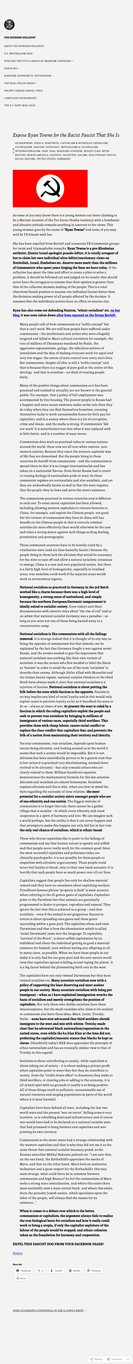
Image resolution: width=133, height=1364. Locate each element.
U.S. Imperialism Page (18, 53)
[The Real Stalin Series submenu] (36, 83)
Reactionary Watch (102, 154)
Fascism (39, 147)
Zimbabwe (64, 158)
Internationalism (27, 151)
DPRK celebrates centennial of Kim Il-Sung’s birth (48, 1310)
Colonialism (23, 147)
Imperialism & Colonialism (79, 147)
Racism (82, 154)
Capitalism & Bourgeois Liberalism (84, 143)
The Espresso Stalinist (20, 37)
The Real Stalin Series (19, 83)
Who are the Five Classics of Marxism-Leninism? (37, 60)
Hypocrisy (52, 147)
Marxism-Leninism (69, 151)
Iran (45, 151)
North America (37, 154)
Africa (38, 143)
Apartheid (52, 143)
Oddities (55, 154)
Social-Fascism (25, 158)
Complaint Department (20, 98)
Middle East (92, 151)
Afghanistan (24, 143)
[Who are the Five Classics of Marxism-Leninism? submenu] (72, 61)
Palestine (69, 154)
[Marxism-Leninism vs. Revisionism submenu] (52, 75)
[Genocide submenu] (18, 68)
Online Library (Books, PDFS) (23, 90)
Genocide (10, 68)
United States (46, 158)
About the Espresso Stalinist (24, 46)
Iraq (52, 151)
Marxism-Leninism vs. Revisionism (27, 75)
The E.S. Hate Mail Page (20, 105)
